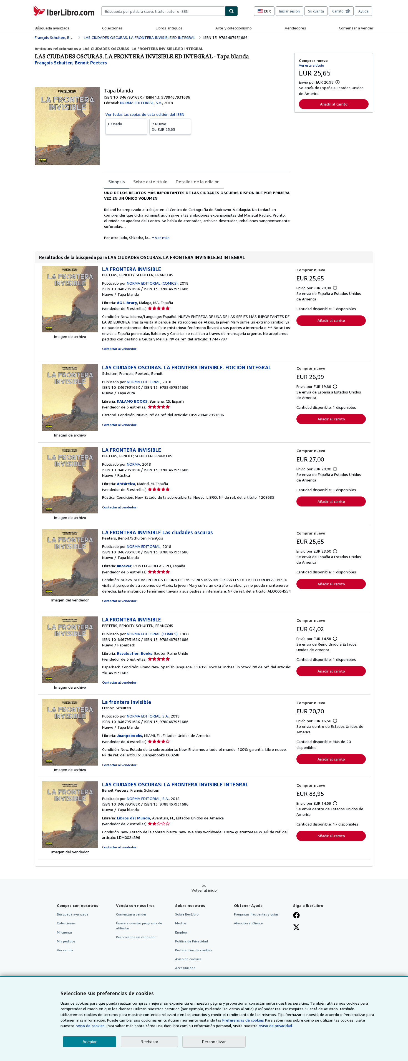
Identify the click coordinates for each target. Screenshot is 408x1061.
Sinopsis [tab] (116, 181)
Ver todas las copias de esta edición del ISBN (144, 114)
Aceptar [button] (89, 1041)
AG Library (127, 302)
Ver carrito (65, 950)
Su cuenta (316, 11)
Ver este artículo (311, 65)
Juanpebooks (129, 735)
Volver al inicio (204, 890)
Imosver (124, 565)
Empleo (181, 932)
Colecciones (112, 28)
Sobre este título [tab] (150, 181)
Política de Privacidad (191, 941)
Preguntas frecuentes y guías (256, 914)
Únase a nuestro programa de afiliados (139, 925)
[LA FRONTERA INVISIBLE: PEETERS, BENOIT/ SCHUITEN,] (70, 330)
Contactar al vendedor (119, 349)
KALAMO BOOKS (132, 401)
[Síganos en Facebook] (296, 915)
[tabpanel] (197, 215)
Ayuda (363, 11)
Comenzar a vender (356, 28)
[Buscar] (231, 11)
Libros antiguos (169, 28)
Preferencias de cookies (243, 1020)
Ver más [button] (162, 237)
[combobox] (163, 11)
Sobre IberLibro (187, 914)
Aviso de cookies (188, 959)
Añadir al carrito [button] (333, 104)
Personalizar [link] (214, 1041)
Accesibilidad (185, 968)
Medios (181, 923)
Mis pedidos (66, 941)
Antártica (126, 483)
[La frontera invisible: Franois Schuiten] (70, 764)
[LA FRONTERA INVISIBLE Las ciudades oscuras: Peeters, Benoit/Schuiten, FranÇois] (70, 594)
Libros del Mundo (133, 818)
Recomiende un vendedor (136, 937)
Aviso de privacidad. (276, 1025)
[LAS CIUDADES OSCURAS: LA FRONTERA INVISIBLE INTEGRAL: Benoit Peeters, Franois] (70, 846)
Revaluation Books (134, 653)
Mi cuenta (64, 932)
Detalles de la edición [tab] (198, 181)
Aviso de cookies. (90, 1025)
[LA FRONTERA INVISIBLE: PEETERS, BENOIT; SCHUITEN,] (70, 512)
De (163, 126)
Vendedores (295, 28)
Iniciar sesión (289, 11)
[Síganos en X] (296, 927)
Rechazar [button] (149, 1041)
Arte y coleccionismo (233, 28)
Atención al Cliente (248, 923)
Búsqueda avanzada (52, 28)
